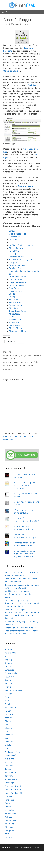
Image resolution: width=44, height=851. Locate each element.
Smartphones (11, 772)
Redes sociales (11, 762)
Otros (7, 748)
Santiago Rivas (16, 268)
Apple (7, 656)
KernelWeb (14, 251)
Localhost (9, 735)
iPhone (8, 721)
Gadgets (8, 697)
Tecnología (9, 783)
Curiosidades (10, 670)
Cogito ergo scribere (18, 282)
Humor (8, 711)
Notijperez (13, 262)
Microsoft (9, 742)
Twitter (8, 807)
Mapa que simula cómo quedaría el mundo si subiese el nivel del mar (24, 554)
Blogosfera (26, 355)
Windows (9, 827)
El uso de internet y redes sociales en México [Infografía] (25, 485)
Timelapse (9, 800)
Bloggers (7, 355)
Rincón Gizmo (15, 328)
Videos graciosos (12, 813)
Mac (6, 738)
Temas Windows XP (14, 793)
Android (8, 649)
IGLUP (12, 317)
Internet (8, 718)
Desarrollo (9, 677)
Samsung (9, 766)
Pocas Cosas (15, 302)
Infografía (9, 714)
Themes (8, 796)
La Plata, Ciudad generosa (21, 245)
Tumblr (8, 803)
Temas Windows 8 (13, 789)
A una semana (15, 291)
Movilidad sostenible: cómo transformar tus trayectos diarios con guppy (21, 594)
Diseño (8, 680)
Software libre (11, 779)
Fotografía (9, 694)
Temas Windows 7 (13, 786)
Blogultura (13, 308)
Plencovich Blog (16, 248)
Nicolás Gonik (15, 237)
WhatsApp (9, 824)
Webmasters (10, 820)
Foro (13, 359)
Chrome (8, 663)
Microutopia (14, 314)
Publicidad (9, 759)
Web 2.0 (8, 817)
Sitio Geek (13, 299)
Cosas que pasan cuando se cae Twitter (21, 362)
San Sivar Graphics (17, 265)
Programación (11, 755)
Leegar (12, 294)
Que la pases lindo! (18, 234)
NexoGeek (14, 288)
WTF (7, 834)
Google (8, 704)
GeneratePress (36, 847)
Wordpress (9, 830)
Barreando (14, 322)
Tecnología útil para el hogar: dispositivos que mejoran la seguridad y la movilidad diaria (22, 603)
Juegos (8, 724)
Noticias (8, 745)
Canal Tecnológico (17, 311)
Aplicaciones (10, 653)
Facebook (9, 683)
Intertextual (14, 239)
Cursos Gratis (11, 673)
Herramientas (11, 707)
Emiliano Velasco (16, 285)
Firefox (8, 687)
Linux (7, 731)
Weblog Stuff (15, 320)
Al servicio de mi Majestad (21, 259)
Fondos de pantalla (13, 690)
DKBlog (12, 254)
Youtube (8, 837)
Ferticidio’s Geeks (17, 257)
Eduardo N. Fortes (17, 277)
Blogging (7, 352)
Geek (7, 700)
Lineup (12, 231)
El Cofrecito (14, 325)
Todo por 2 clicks (16, 297)
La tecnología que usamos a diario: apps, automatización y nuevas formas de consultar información (22, 631)
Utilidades (9, 810)
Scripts (8, 769)
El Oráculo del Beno (18, 331)
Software (9, 776)
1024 (11, 242)
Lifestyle (8, 728)
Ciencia (8, 666)
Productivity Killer (12, 752)
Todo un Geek (15, 305)
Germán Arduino (16, 279)
